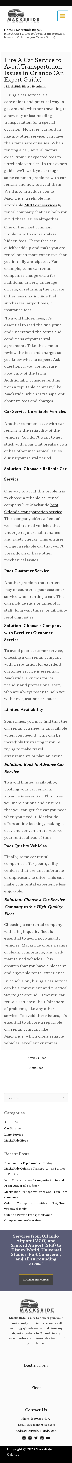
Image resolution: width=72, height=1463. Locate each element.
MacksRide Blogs (18, 86)
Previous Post (36, 1058)
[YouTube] (48, 1438)
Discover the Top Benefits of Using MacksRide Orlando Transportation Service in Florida (34, 1168)
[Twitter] (36, 1438)
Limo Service (13, 1134)
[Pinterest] (42, 1438)
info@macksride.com (41, 1424)
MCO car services (40, 204)
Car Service (12, 1128)
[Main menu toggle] (62, 16)
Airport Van (12, 1122)
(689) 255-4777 (41, 1418)
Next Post (36, 1068)
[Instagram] (30, 1438)
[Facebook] (24, 1438)
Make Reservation (36, 1279)
